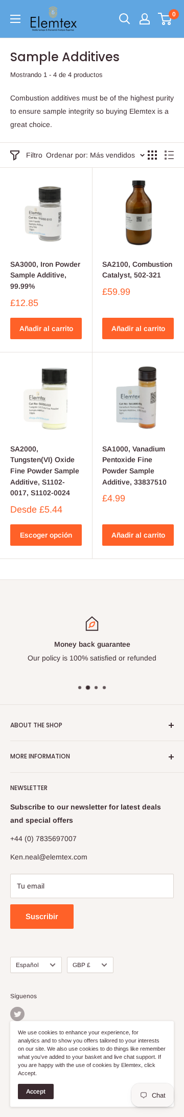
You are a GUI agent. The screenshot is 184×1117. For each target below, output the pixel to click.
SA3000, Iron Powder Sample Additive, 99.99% (45, 275)
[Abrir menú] (15, 19)
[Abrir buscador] (124, 18)
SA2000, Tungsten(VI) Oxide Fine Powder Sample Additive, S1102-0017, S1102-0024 (44, 471)
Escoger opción (46, 535)
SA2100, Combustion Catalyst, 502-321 (137, 270)
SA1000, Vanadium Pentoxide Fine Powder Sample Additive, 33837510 (134, 465)
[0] (165, 19)
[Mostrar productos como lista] (169, 155)
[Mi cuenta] (145, 18)
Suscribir (42, 916)
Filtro (34, 155)
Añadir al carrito (46, 328)
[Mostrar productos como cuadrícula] (152, 155)
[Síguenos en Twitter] (17, 1014)
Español (27, 965)
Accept (35, 1091)
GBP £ (81, 965)
